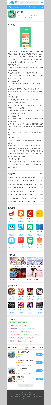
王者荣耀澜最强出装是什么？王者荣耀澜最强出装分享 (27, 198)
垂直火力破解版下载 (15, 335)
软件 (22, 7)
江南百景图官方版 (25, 332)
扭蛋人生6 (31, 329)
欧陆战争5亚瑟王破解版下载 (17, 329)
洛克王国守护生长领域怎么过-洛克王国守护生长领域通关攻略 (30, 195)
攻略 (34, 7)
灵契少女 (20, 341)
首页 (10, 7)
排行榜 (41, 7)
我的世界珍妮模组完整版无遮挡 (18, 326)
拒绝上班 (12, 341)
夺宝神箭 (12, 338)
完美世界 (20, 338)
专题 (28, 7)
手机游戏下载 (34, 396)
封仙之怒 (29, 341)
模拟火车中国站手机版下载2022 (18, 322)
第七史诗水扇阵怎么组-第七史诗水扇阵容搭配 (25, 181)
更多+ (41, 174)
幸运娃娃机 (30, 338)
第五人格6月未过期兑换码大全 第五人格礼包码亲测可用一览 (30, 184)
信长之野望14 (13, 332)
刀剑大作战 (27, 335)
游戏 (16, 7)
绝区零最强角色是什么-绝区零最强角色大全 (24, 191)
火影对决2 (36, 335)
